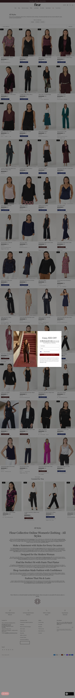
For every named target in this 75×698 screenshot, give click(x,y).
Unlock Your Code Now (49, 354)
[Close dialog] (60, 332)
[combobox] (41, 352)
